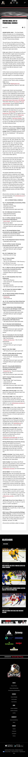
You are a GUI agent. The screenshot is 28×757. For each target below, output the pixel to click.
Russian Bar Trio (6, 113)
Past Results (14, 701)
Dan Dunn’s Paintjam (17, 118)
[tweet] (24, 28)
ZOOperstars (21, 115)
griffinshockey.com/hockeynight (10, 437)
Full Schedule (14, 699)
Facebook (14, 731)
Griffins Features (14, 710)
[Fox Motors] (19, 638)
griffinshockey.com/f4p (8, 496)
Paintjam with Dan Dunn (8, 340)
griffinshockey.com (14, 83)
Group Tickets (14, 685)
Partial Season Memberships (14, 690)
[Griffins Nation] (14, 622)
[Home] (3, 2)
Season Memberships (14, 688)
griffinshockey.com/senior (9, 468)
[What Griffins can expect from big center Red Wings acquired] (14, 555)
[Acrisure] (9, 632)
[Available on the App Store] (9, 745)
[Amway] (19, 632)
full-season (16, 101)
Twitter (14, 728)
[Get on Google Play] (18, 745)
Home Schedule (14, 697)
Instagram (14, 733)
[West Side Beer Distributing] (14, 648)
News (14, 722)
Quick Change (12, 111)
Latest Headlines (14, 708)
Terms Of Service (14, 751)
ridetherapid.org (17, 423)
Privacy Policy (8, 751)
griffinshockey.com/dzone (18, 403)
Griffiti (14, 713)
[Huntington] (9, 643)
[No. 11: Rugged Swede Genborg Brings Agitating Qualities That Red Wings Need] (14, 578)
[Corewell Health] (9, 638)
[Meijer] (19, 643)
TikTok (14, 735)
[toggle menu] (25, 3)
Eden (14, 753)
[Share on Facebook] (22, 28)
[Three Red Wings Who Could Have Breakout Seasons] (14, 600)
